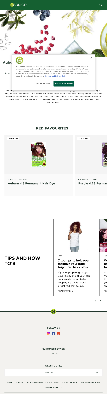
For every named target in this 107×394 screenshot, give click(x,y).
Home (9, 382)
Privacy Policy (53, 382)
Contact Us (53, 353)
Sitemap (19, 382)
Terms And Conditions (34, 382)
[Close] (91, 58)
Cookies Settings (69, 382)
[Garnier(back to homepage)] (17, 5)
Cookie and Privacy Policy (56, 76)
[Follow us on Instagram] (48, 333)
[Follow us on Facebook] (53, 333)
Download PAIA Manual (90, 382)
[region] (53, 72)
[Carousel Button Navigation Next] (101, 301)
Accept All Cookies (64, 83)
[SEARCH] (101, 5)
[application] (53, 372)
